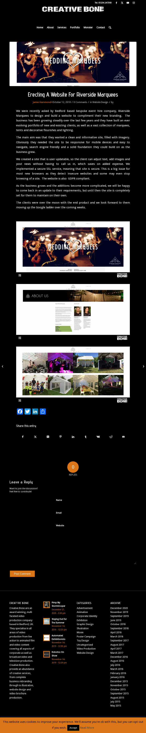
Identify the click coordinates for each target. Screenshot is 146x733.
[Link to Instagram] (133, 3)
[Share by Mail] (123, 437)
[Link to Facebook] (116, 3)
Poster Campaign (86, 636)
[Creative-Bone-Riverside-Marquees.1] (73, 64)
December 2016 (119, 656)
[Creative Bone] (73, 14)
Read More (87, 727)
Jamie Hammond (42, 102)
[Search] (109, 27)
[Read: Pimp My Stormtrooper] (46, 604)
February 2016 (118, 673)
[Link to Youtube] (128, 3)
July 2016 (115, 665)
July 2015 (115, 701)
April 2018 (115, 632)
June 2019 (115, 620)
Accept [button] (73, 727)
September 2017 (119, 640)
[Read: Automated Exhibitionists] (46, 637)
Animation (82, 612)
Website (60, 525)
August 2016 (117, 660)
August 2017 (117, 644)
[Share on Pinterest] (60, 437)
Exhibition (82, 620)
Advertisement (85, 608)
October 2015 (117, 689)
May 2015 (115, 705)
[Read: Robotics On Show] (46, 654)
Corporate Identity (87, 616)
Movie (80, 632)
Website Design (100, 102)
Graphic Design (85, 624)
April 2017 (115, 648)
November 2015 (119, 685)
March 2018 (116, 636)
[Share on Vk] (98, 437)
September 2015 (119, 693)
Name (59, 500)
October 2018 (117, 624)
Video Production (86, 648)
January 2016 (117, 677)
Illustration (83, 628)
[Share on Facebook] (22, 437)
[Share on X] (35, 437)
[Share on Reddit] (111, 437)
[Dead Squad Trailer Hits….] (3, 366)
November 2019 (119, 612)
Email (59, 513)
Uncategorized (85, 644)
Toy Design (83, 640)
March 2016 (116, 669)
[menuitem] (40, 27)
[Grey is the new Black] (143, 366)
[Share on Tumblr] (85, 437)
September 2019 (119, 616)
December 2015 (119, 681)
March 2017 (116, 652)
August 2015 (117, 697)
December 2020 (119, 608)
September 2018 (119, 628)
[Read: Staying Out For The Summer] (46, 621)
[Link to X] (122, 3)
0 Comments (80, 102)
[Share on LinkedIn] (73, 437)
